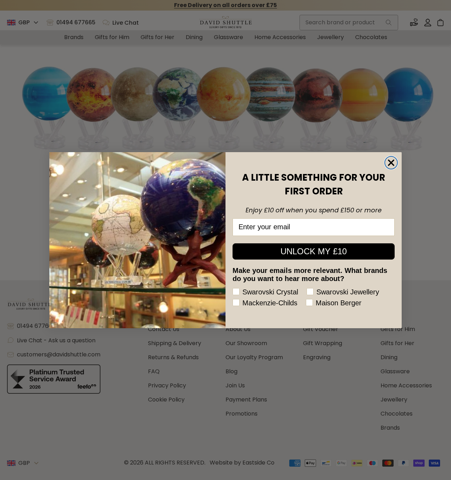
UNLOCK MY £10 (313, 251)
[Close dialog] (391, 162)
